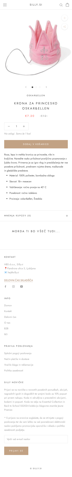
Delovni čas (10, 317)
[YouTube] (21, 286)
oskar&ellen (36, 95)
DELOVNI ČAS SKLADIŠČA (18, 280)
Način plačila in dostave (16, 359)
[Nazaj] (25, 87)
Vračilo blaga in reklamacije (18, 364)
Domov (8, 305)
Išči (6, 334)
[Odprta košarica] (67, 4)
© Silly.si (36, 468)
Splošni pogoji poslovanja (17, 353)
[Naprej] (46, 87)
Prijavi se (16, 450)
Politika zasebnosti (13, 370)
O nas (7, 322)
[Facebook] (5, 286)
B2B (6, 328)
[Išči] (61, 4)
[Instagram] (13, 286)
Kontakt (8, 311)
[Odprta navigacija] (5, 4)
